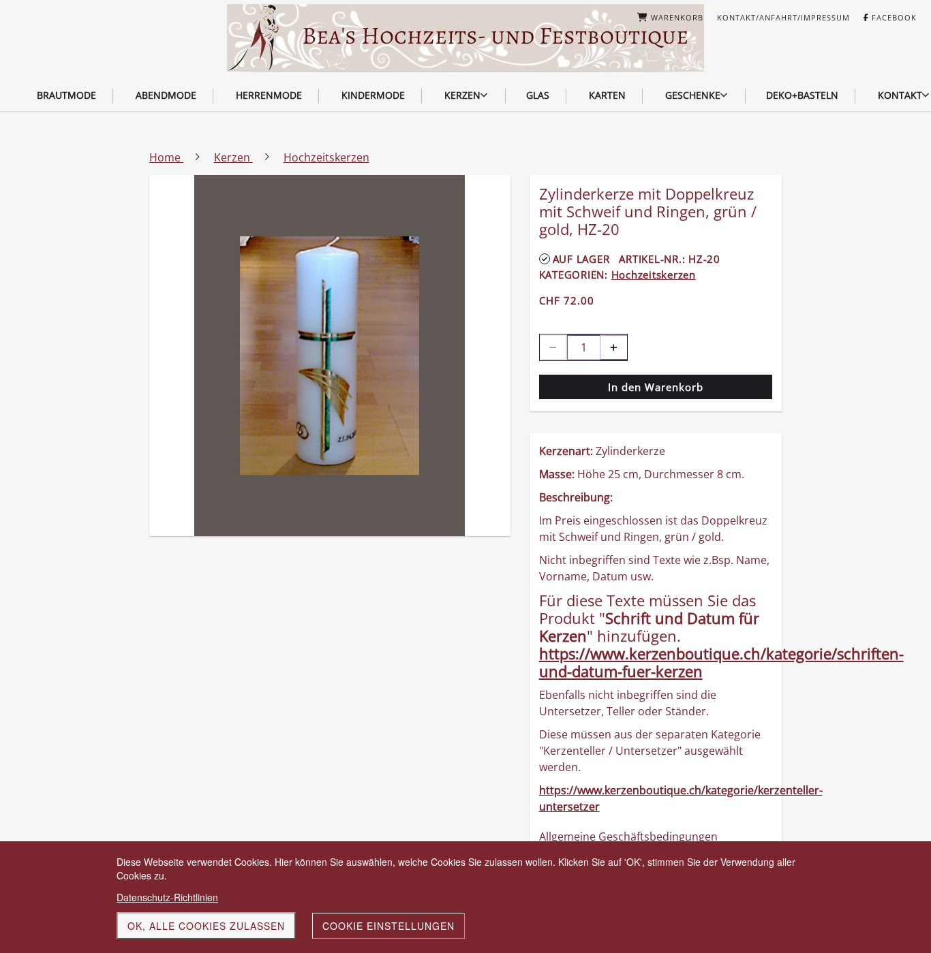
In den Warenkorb (655, 387)
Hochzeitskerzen (653, 274)
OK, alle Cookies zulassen (206, 926)
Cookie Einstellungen (388, 926)
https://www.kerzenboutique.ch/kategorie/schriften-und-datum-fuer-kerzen (721, 662)
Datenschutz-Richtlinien (167, 897)
